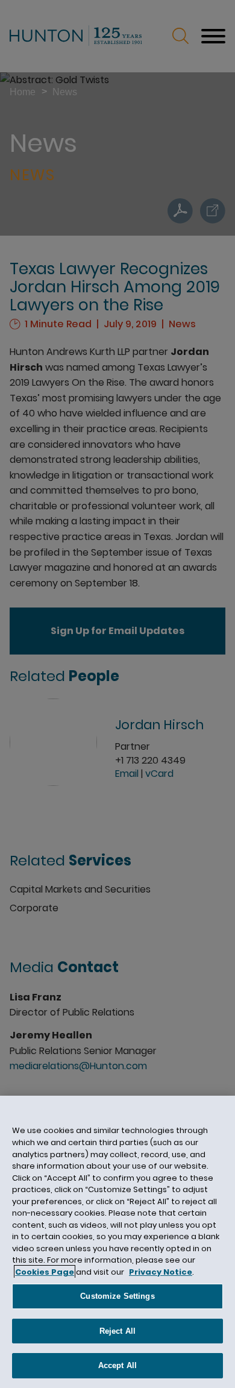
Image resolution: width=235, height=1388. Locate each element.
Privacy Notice (160, 1272)
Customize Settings (117, 1296)
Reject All (117, 1331)
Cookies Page (44, 1272)
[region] (117, 1242)
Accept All (117, 1365)
